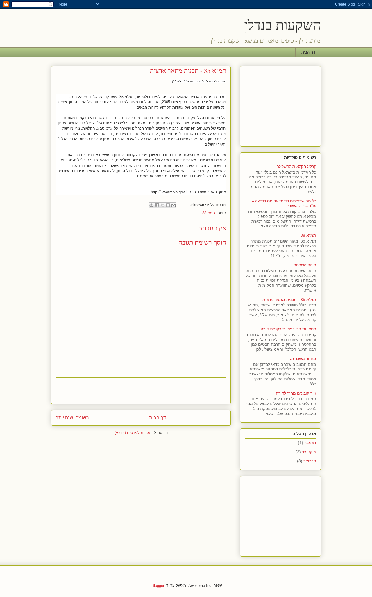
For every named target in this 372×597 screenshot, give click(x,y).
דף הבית (308, 52)
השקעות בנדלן (282, 24)
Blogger (157, 585)
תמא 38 (208, 213)
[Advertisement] (141, 391)
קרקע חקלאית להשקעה (296, 166)
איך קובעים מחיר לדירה (296, 393)
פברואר (309, 461)
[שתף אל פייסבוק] (157, 205)
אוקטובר (309, 452)
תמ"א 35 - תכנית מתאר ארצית (289, 299)
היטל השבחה (305, 265)
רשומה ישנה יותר (72, 417)
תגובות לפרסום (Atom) (133, 432)
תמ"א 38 (308, 235)
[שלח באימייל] (173, 205)
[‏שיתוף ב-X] (162, 205)
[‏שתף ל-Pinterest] (151, 205)
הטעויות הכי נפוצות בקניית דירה (288, 329)
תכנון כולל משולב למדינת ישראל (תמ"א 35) (199, 81)
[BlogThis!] (168, 205)
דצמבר (310, 442)
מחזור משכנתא (303, 358)
